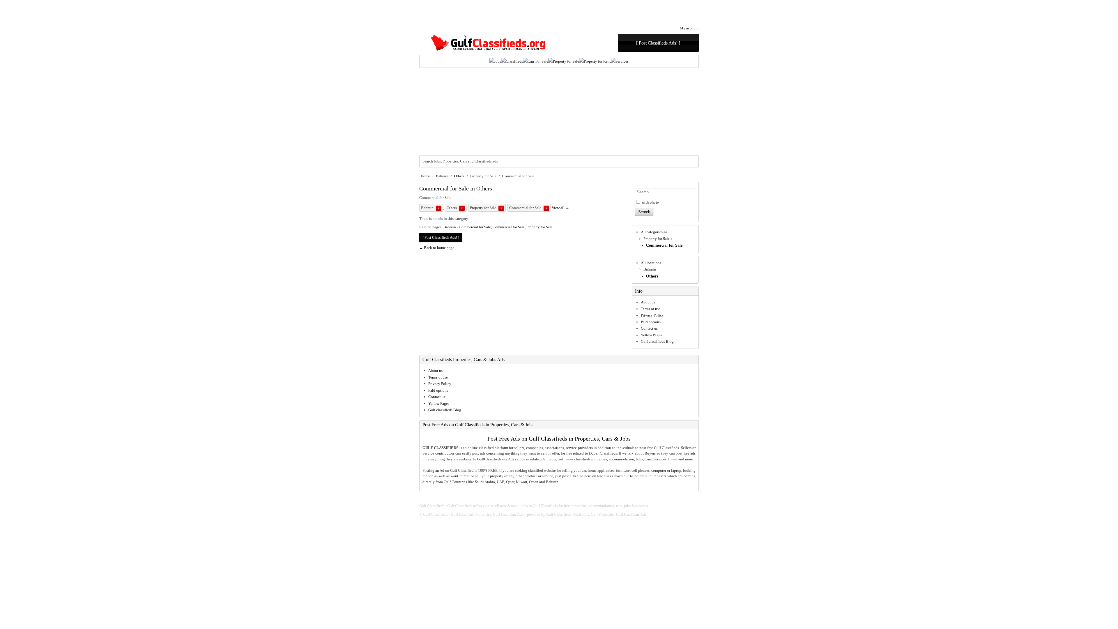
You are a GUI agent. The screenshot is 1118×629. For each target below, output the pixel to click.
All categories (652, 232)
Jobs (497, 61)
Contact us (649, 328)
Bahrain (442, 176)
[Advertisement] (559, 111)
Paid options (651, 322)
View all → (560, 208)
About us (648, 302)
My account (689, 28)
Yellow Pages (651, 335)
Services (622, 61)
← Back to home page (436, 247)
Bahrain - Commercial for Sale (467, 227)
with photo (650, 202)
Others (459, 176)
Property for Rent (597, 61)
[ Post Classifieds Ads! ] (658, 42)
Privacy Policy (652, 315)
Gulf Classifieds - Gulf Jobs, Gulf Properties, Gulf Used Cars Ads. (473, 514)
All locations (651, 263)
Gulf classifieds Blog (657, 341)
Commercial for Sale (518, 176)
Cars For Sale (538, 61)
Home (425, 176)
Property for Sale (566, 61)
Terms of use (650, 309)
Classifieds (514, 61)
